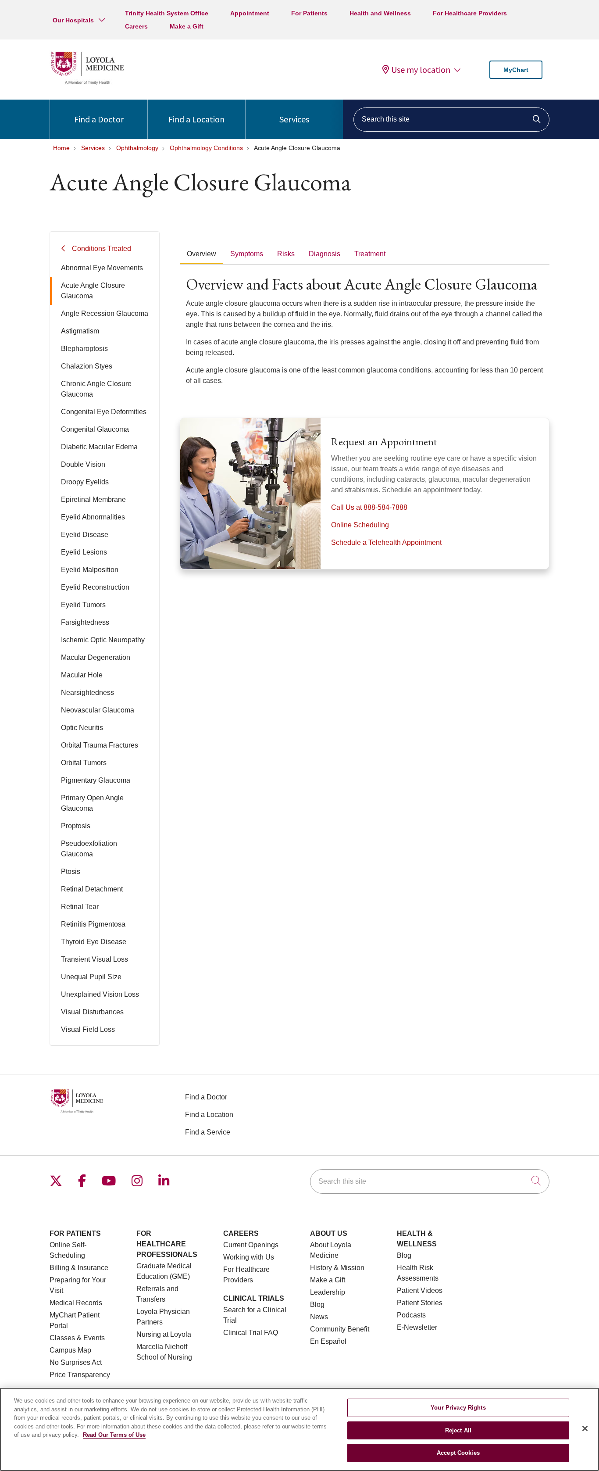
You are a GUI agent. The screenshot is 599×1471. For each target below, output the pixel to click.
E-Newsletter (417, 1327)
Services (294, 119)
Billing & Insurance (79, 1267)
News (319, 1317)
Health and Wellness (380, 13)
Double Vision (83, 464)
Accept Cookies (458, 1453)
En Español (328, 1341)
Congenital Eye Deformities (103, 411)
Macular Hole (82, 675)
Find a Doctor (99, 119)
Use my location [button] (420, 69)
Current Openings (250, 1245)
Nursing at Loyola (163, 1334)
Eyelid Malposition (89, 569)
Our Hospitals (73, 20)
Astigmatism (80, 331)
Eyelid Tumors (83, 604)
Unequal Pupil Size (91, 977)
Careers (136, 26)
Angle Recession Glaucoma (104, 313)
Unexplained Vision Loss (100, 994)
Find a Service (207, 1132)
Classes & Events (77, 1338)
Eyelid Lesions (84, 552)
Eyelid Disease (84, 534)
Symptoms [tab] (246, 254)
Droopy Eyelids (85, 482)
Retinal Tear (80, 906)
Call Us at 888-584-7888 (369, 507)
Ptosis (70, 871)
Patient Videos (419, 1290)
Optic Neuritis (82, 727)
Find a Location (196, 119)
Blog (317, 1304)
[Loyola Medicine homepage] (87, 83)
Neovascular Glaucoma (97, 710)
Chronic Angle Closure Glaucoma (96, 389)
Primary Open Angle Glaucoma (92, 803)
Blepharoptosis (84, 348)
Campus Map (70, 1350)
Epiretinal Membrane (93, 499)
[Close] (585, 1428)
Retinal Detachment (92, 889)
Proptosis (75, 826)
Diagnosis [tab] (324, 254)
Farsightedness (85, 622)
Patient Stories (419, 1302)
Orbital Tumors (84, 762)
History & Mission (337, 1267)
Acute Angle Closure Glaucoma (93, 291)
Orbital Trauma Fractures (99, 745)
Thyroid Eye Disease (93, 941)
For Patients (309, 13)
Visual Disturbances (92, 1012)
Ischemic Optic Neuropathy (103, 640)
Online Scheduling (360, 525)
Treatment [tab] (369, 254)
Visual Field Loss (88, 1029)
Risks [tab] (286, 254)
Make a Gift (186, 26)
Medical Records (76, 1302)
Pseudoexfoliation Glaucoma (89, 849)
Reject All (458, 1430)
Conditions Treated (101, 248)
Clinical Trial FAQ (250, 1332)
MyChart (515, 69)
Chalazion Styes (86, 366)
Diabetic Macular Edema (99, 447)
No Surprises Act (76, 1362)
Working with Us (248, 1257)
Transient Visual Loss (94, 959)
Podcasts (411, 1315)
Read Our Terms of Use (114, 1435)
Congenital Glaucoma (95, 429)
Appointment (249, 13)
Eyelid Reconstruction (95, 587)
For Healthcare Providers (470, 13)
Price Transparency (80, 1374)
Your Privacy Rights (458, 1407)
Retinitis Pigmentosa (93, 924)
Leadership (327, 1292)
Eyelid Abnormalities (93, 517)
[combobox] (451, 119)
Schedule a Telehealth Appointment (386, 542)
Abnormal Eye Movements (102, 268)
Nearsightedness (87, 692)
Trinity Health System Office (166, 13)
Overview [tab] (201, 254)
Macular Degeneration (95, 657)
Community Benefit (339, 1329)
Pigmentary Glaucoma (95, 780)
